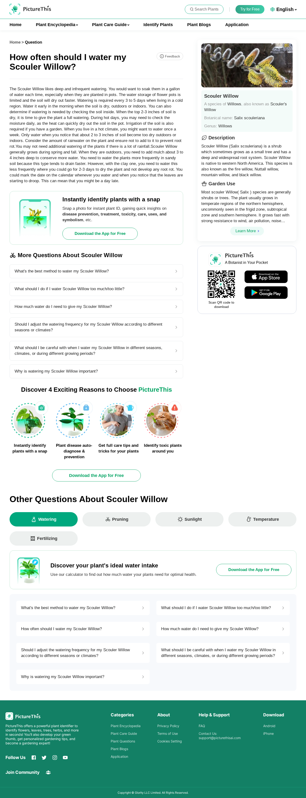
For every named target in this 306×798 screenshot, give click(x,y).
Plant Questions (123, 741)
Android (269, 726)
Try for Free (250, 9)
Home (16, 24)
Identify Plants (158, 24)
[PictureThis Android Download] (266, 292)
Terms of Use (167, 733)
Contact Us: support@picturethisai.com (220, 735)
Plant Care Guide (124, 733)
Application (237, 24)
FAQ (202, 726)
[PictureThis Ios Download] (266, 277)
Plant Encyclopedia (126, 726)
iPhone (268, 733)
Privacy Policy (168, 726)
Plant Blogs (199, 24)
